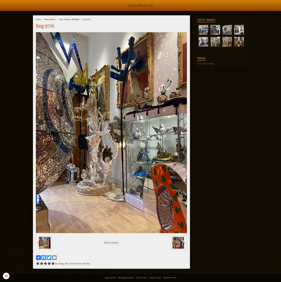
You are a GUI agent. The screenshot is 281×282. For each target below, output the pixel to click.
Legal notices (110, 278)
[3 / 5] (45, 264)
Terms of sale (155, 278)
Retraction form (169, 278)
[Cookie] (6, 276)
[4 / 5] (49, 264)
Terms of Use (141, 278)
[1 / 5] (37, 264)
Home (38, 19)
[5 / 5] (53, 264)
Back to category (111, 243)
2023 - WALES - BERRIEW (69, 19)
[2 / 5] (41, 264)
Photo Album (49, 19)
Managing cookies (126, 278)
